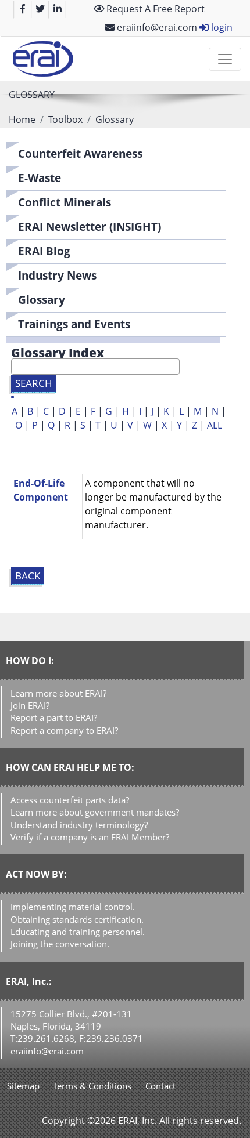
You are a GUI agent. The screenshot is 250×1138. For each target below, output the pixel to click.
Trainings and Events (74, 324)
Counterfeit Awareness (80, 153)
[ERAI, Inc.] (43, 59)
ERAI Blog (44, 251)
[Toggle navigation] (225, 59)
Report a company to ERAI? (64, 730)
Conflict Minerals (64, 202)
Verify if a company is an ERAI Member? (89, 837)
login (221, 27)
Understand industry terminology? (79, 825)
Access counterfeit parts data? (69, 800)
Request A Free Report (154, 8)
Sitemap (23, 1086)
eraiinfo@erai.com (156, 27)
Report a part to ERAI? (53, 717)
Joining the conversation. (59, 943)
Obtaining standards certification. (77, 919)
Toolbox (65, 119)
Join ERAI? (29, 705)
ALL (214, 425)
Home (22, 119)
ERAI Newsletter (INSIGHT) (89, 226)
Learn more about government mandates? (94, 812)
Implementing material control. (72, 906)
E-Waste (39, 178)
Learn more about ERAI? (58, 693)
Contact (160, 1086)
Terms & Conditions (92, 1086)
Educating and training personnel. (77, 931)
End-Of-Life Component (40, 490)
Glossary (41, 299)
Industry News (57, 275)
